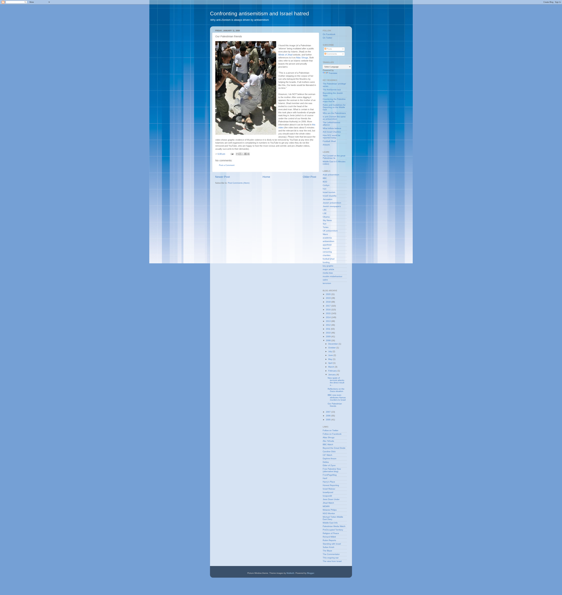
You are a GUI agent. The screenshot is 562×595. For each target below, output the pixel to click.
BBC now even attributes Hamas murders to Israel (337, 397)
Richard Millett (329, 537)
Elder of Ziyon (329, 465)
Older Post (309, 176)
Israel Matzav (329, 489)
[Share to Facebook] (245, 153)
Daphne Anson (329, 458)
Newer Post (222, 176)
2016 (328, 310)
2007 (328, 412)
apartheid (327, 245)
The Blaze (327, 551)
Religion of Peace (331, 533)
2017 (328, 306)
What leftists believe (332, 128)
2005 (328, 420)
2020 (328, 294)
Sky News (327, 220)
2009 (328, 336)
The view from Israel (332, 561)
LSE (325, 213)
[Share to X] (242, 153)
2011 (328, 329)
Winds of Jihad (285, 55)
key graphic (328, 266)
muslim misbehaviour (332, 276)
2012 (328, 325)
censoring (327, 252)
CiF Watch (327, 455)
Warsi (325, 234)
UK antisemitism (330, 231)
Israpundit (327, 496)
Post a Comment (226, 165)
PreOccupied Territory (333, 530)
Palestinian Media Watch (334, 526)
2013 (328, 321)
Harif (325, 478)
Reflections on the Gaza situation (336, 390)
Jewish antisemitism (332, 203)
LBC (325, 210)
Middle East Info (330, 523)
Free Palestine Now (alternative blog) (332, 470)
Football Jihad (329, 141)
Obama (326, 217)
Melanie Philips (330, 510)
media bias (328, 273)
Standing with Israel (332, 544)
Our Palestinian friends (335, 405)
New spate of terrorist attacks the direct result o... (336, 381)
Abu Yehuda (328, 441)
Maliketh (290, 573)
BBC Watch (328, 444)
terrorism (327, 283)
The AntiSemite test (332, 90)
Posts (329, 49)
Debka (326, 462)
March (331, 367)
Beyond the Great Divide (334, 448)
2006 (328, 416)
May (330, 359)
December (333, 344)
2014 (328, 317)
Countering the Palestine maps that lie (334, 100)
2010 (328, 333)
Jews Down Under (331, 499)
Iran (324, 189)
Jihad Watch (328, 503)
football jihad (328, 259)
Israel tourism (329, 192)
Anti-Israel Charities (332, 132)
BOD (325, 182)
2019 (328, 298)
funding (326, 262)
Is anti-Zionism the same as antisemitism (334, 118)
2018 (328, 302)
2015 (328, 313)
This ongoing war (331, 558)
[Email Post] (232, 154)
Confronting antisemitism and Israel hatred (259, 14)
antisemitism (328, 241)
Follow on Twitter (330, 430)
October (332, 348)
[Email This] (237, 153)
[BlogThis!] (240, 153)
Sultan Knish (328, 547)
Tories (325, 227)
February (332, 371)
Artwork (326, 145)
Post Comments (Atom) (239, 183)
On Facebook (329, 34)
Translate (333, 73)
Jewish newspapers (332, 206)
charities (326, 255)
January (332, 375)
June (330, 355)
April (330, 363)
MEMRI (326, 506)
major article (328, 269)
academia (327, 238)
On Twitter (327, 38)
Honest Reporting (331, 485)
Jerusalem (327, 199)
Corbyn (326, 185)
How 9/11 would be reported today (331, 136)
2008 (328, 340)
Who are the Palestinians (334, 113)
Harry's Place (329, 482)
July (330, 351)
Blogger (310, 573)
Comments (331, 54)
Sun (324, 224)
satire (325, 280)
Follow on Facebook (332, 434)
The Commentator (331, 554)
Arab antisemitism (331, 175)
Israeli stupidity (329, 196)
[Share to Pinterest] (248, 153)
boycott (326, 248)
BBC (325, 178)
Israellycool (328, 492)
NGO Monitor (329, 513)
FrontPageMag (330, 475)
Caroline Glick (329, 451)
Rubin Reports (329, 540)
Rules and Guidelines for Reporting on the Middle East (334, 107)
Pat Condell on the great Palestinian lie (334, 157)
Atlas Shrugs (302, 57)
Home (266, 176)
